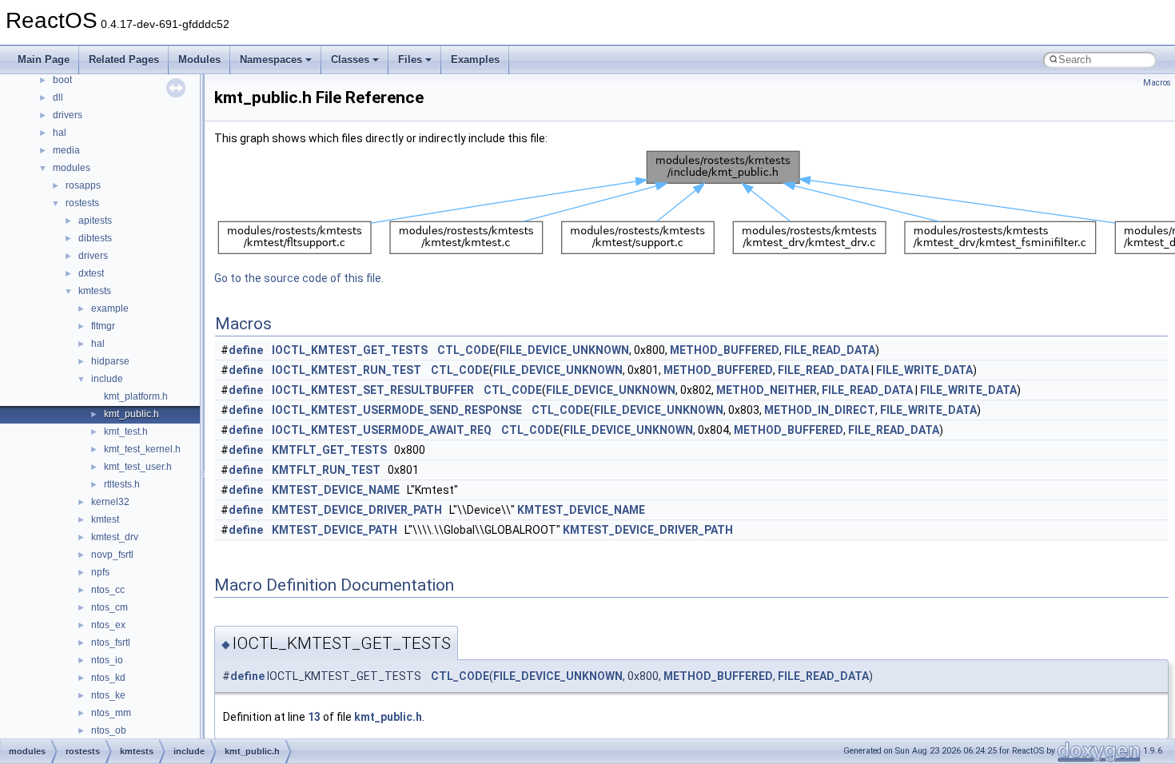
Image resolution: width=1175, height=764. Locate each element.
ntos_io (107, 660)
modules (71, 167)
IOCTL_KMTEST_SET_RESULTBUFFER (373, 390)
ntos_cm (109, 607)
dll (58, 97)
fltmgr (103, 326)
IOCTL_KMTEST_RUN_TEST (346, 370)
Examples (475, 60)
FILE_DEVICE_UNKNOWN (564, 350)
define (246, 350)
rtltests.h (122, 484)
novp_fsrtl (112, 554)
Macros (1157, 83)
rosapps (83, 185)
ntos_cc (108, 589)
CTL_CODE (466, 350)
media (66, 150)
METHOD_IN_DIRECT (819, 410)
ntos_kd (108, 677)
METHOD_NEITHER (766, 390)
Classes (350, 60)
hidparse (110, 361)
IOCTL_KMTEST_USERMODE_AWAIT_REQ (382, 430)
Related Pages (124, 60)
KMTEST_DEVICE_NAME (336, 489)
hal (59, 132)
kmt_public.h (131, 414)
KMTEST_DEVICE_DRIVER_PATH (357, 509)
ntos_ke (108, 695)
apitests (95, 220)
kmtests (94, 290)
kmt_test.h (126, 431)
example (110, 308)
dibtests (95, 238)
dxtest (91, 273)
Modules (199, 60)
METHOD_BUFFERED (724, 350)
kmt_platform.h (136, 396)
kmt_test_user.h (138, 466)
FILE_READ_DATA (829, 350)
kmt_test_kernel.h (142, 449)
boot (62, 80)
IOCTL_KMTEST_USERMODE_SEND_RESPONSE (397, 410)
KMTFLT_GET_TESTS (329, 450)
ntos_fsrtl (110, 642)
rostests (82, 203)
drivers (67, 115)
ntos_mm (111, 712)
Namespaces (271, 60)
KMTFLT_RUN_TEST (326, 470)
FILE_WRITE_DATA (924, 370)
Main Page (44, 60)
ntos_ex (108, 625)
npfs (100, 572)
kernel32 (110, 501)
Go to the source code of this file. (299, 278)
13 (314, 716)
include (107, 378)
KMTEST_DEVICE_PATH (334, 529)
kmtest (105, 519)
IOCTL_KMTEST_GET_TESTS (350, 350)
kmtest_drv (114, 537)
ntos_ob (108, 730)
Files (410, 60)
